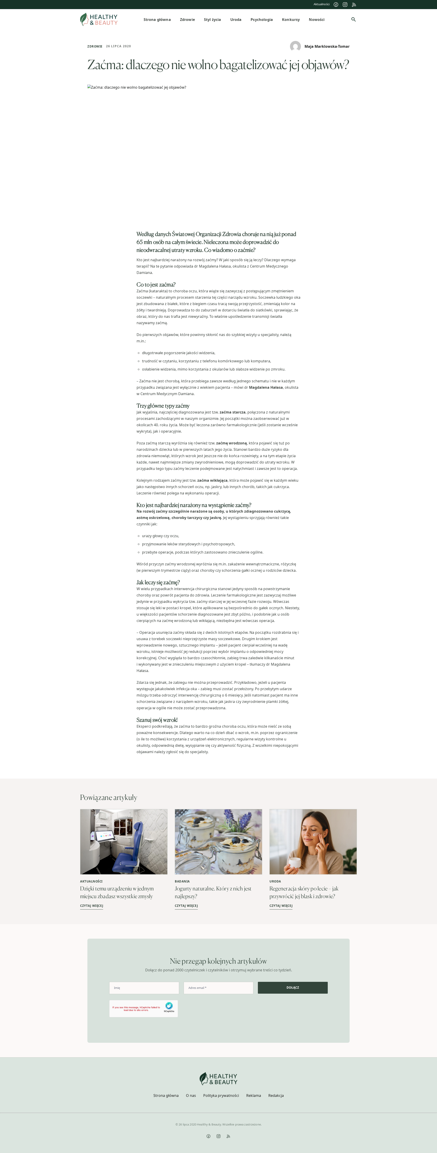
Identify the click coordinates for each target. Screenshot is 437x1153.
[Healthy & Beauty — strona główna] (99, 19)
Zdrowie (94, 46)
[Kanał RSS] (354, 4)
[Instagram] (345, 4)
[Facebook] (336, 4)
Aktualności (322, 4)
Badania (182, 881)
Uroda (275, 881)
